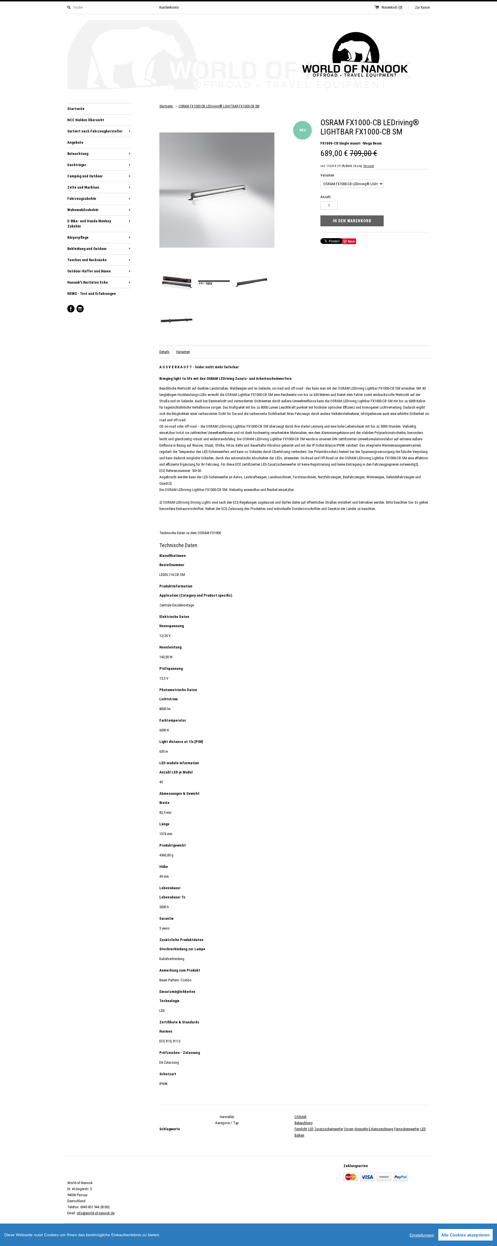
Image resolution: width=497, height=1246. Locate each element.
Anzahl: (325, 197)
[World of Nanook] (248, 56)
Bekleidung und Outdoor (99, 248)
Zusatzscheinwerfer (328, 1129)
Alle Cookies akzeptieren (465, 1235)
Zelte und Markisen (99, 187)
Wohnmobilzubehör (99, 210)
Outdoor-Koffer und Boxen (99, 271)
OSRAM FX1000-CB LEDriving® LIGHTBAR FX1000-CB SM (219, 106)
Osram (348, 1129)
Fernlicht (301, 1129)
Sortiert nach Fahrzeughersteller (99, 131)
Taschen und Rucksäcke (99, 260)
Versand (368, 166)
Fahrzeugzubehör (99, 198)
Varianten (327, 175)
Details (164, 352)
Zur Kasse (422, 7)
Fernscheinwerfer (406, 1129)
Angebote (75, 142)
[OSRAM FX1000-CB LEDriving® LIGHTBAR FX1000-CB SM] (176, 283)
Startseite (76, 109)
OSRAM (300, 1117)
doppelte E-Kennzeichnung (373, 1129)
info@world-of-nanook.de (95, 1213)
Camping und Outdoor (99, 176)
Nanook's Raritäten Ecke (99, 282)
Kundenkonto (169, 7)
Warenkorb (391, 7)
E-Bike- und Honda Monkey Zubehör (99, 223)
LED (311, 1129)
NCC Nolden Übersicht (85, 120)
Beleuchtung (99, 153)
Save (351, 241)
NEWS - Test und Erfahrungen (91, 293)
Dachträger (99, 165)
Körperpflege (99, 237)
